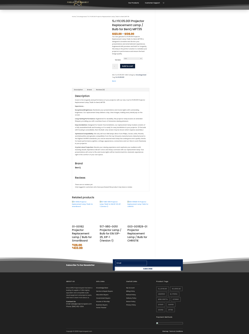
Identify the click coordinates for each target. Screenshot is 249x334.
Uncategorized (82, 16)
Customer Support (152, 3)
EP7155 (170, 310)
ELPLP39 (171, 305)
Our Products (133, 3)
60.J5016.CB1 (176, 289)
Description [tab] (78, 90)
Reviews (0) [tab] (100, 90)
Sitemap (165, 331)
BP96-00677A (163, 299)
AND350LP (161, 294)
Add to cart (127, 66)
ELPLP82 (160, 310)
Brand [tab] (89, 90)
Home (74, 16)
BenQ (114, 81)
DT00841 (176, 299)
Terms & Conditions (176, 331)
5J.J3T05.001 (162, 289)
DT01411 (160, 305)
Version (118, 60)
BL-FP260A (173, 294)
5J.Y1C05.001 (120, 77)
